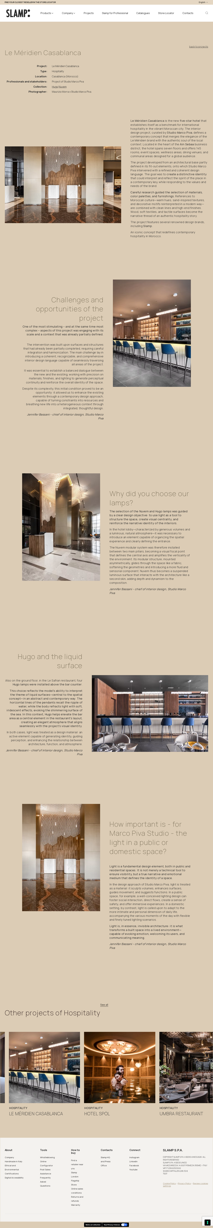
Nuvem (63, 86)
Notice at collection (93, 1225)
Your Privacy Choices (112, 1225)
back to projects (198, 46)
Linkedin (133, 1161)
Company (9, 1157)
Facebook (134, 1165)
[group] (44, 1078)
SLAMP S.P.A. (173, 1150)
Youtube (133, 1169)
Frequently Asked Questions (45, 1181)
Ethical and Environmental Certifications (12, 1169)
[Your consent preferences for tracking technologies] (208, 1223)
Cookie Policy (169, 1183)
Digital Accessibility (14, 1177)
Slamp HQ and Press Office (105, 1161)
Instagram (134, 1157)
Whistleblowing (47, 1157)
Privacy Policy (184, 1183)
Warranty (75, 1205)
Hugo (55, 86)
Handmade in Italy (13, 1161)
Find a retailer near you (77, 1164)
